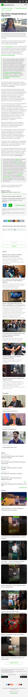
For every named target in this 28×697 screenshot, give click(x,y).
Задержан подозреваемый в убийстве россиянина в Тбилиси (11, 357)
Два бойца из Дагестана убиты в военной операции (11, 468)
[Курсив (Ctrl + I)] (6, 229)
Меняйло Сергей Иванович (9, 429)
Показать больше (14, 662)
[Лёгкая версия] (6, 1)
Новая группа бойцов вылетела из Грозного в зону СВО (14, 484)
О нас (2, 674)
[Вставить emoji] (14, 229)
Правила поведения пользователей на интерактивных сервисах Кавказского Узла (14, 689)
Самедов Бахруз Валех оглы (9, 447)
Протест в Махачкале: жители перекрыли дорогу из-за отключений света (13, 586)
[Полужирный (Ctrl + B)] (3, 229)
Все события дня (23, 487)
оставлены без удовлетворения (8, 55)
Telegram (17, 159)
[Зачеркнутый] (11, 229)
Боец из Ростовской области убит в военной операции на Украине (12, 456)
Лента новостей (9, 9)
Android (19, 163)
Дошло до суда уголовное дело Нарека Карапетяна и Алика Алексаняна (12, 255)
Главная (2, 9)
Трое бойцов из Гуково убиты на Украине (11, 473)
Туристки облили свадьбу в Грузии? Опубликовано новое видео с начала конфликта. (13, 612)
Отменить (14, 246)
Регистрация (14, 242)
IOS (22, 163)
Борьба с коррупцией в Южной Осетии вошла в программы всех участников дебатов (13, 304)
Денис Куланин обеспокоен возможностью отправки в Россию (13, 379)
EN (4, 1)
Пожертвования (24, 674)
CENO (16, 160)
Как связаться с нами (12, 674)
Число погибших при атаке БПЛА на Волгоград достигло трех (13, 462)
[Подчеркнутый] (8, 229)
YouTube (21, 173)
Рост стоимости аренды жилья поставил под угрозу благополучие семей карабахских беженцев (13, 280)
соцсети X (10, 172)
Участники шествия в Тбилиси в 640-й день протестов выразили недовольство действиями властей (13, 335)
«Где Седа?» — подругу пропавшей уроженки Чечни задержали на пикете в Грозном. (12, 562)
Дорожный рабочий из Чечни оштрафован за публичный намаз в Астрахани (12, 509)
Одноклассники (6, 176)
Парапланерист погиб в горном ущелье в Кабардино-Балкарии (11, 478)
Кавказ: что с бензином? (7, 8)
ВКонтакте (19, 175)
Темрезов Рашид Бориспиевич (10, 411)
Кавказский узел (9, 46)
